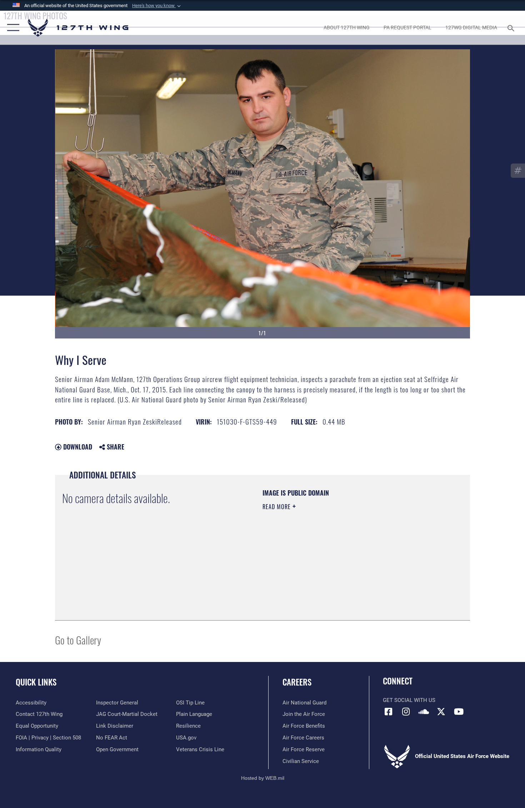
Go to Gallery (78, 639)
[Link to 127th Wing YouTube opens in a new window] (459, 711)
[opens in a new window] (406, 711)
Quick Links (36, 682)
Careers (296, 682)
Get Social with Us (409, 700)
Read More (277, 506)
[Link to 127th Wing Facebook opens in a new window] (388, 711)
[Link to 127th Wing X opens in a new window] (441, 711)
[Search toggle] (512, 27)
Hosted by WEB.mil (262, 778)
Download (76, 446)
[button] (157, 5)
